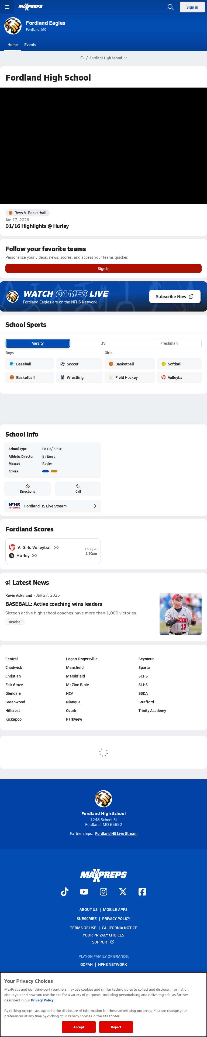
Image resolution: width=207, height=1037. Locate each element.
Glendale (13, 693)
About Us (89, 909)
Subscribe (87, 918)
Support (100, 942)
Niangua (73, 701)
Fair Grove (14, 684)
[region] (103, 1004)
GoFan (86, 964)
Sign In (103, 268)
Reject (116, 1026)
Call (78, 491)
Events (30, 44)
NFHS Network (112, 964)
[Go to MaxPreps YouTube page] (84, 892)
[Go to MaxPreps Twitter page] (123, 892)
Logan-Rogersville (82, 658)
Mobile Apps (115, 909)
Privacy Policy (116, 918)
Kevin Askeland (18, 595)
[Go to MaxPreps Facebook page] (142, 892)
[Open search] (171, 7)
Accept (79, 1026)
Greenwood (15, 701)
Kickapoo (13, 719)
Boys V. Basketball (30, 212)
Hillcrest (12, 710)
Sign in (192, 7)
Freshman (169, 343)
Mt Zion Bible (77, 684)
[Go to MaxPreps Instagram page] (103, 892)
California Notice (119, 927)
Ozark (71, 710)
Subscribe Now (171, 296)
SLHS (143, 684)
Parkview (74, 719)
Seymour (146, 658)
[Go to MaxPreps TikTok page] (64, 892)
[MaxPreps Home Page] (82, 57)
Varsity (38, 343)
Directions (27, 491)
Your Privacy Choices (103, 934)
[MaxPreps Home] (30, 7)
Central (11, 658)
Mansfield (75, 667)
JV (103, 343)
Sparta (144, 667)
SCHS (143, 676)
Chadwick (13, 667)
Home (13, 44)
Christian (13, 676)
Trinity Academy (152, 710)
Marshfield (75, 676)
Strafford (146, 701)
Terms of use (83, 927)
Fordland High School (103, 813)
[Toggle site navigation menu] (7, 7)
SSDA (143, 693)
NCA (69, 693)
